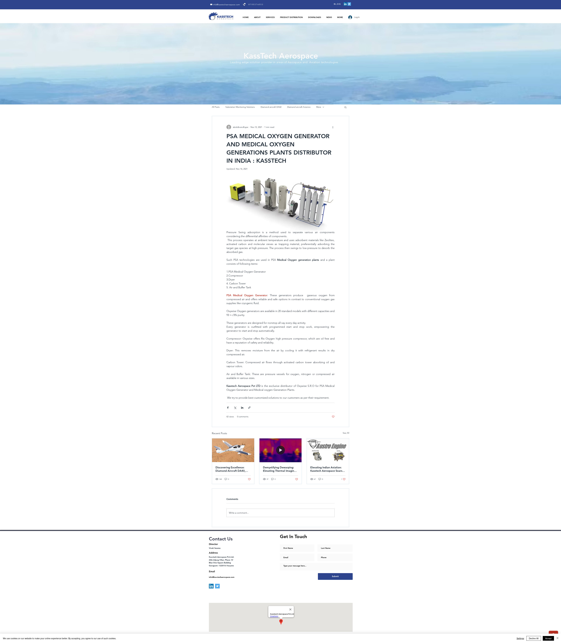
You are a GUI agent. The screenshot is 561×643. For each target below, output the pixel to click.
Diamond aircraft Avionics (298, 107)
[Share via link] (249, 407)
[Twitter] (349, 4)
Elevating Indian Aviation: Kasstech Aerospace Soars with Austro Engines (326, 469)
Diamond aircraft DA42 (271, 107)
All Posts (216, 107)
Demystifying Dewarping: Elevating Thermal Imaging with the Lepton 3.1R (279, 469)
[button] (345, 107)
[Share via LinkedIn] (242, 407)
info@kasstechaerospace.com (226, 4)
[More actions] (333, 127)
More (318, 107)
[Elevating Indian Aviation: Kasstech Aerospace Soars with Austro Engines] (328, 450)
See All (346, 433)
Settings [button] (520, 638)
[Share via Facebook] (227, 407)
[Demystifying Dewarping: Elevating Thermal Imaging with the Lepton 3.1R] (280, 450)
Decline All (534, 638)
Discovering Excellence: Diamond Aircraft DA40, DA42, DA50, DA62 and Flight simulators (230, 469)
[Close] (557, 638)
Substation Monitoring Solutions (240, 107)
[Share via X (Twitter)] (235, 407)
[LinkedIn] (345, 4)
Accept (548, 638)
